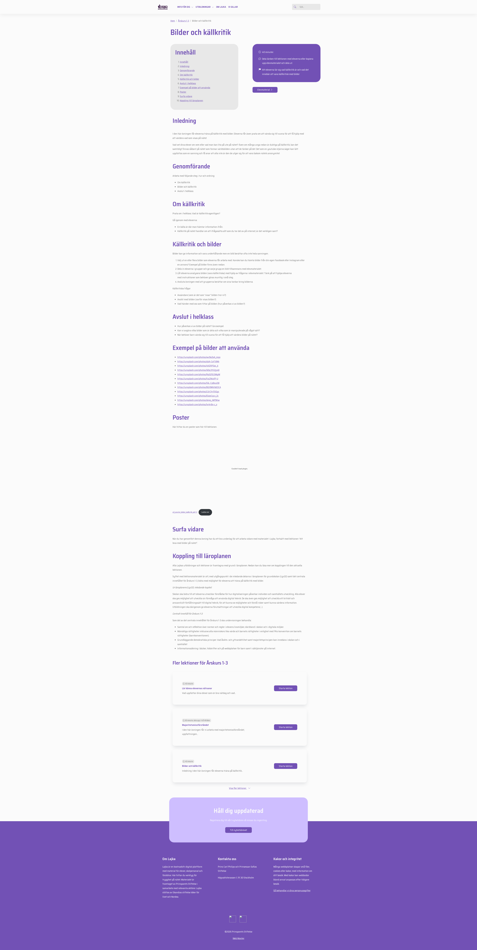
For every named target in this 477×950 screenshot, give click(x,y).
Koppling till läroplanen (191, 100)
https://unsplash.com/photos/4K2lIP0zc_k (197, 366)
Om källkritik (186, 75)
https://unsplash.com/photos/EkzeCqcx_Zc (198, 396)
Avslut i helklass (188, 83)
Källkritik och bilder (189, 79)
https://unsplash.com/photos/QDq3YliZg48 (198, 370)
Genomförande (187, 70)
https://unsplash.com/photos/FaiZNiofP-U (197, 378)
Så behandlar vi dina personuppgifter (292, 890)
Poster (183, 92)
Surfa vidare (186, 96)
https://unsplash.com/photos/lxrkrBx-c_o (197, 404)
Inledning (184, 66)
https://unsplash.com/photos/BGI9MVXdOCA (199, 387)
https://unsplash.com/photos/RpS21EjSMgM (198, 374)
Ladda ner (205, 512)
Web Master (238, 938)
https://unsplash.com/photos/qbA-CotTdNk (198, 361)
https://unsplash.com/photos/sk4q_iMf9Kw (198, 400)
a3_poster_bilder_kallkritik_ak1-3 (185, 512)
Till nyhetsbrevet (238, 830)
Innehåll (184, 62)
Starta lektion (286, 688)
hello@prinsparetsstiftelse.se (232, 884)
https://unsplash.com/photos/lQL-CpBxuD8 (198, 383)
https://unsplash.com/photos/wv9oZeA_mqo (198, 357)
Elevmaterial (263, 90)
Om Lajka (221, 7)
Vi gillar (233, 7)
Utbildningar (203, 7)
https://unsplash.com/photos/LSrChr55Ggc (198, 391)
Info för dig (183, 7)
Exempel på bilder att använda (195, 87)
